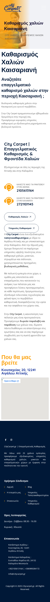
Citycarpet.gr (28, 586)
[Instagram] (11, 439)
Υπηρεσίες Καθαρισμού (33, 502)
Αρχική (10, 487)
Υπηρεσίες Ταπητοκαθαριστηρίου (38, 494)
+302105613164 (15, 568)
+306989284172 (32, 568)
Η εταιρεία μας (14, 492)
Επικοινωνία (12, 501)
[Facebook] (5, 439)
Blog (30, 487)
